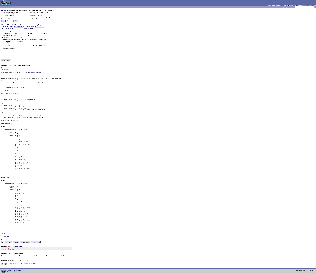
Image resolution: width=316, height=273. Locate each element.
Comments (8, 242)
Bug (2, 10)
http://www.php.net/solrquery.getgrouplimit (27, 72)
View (3, 20)
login (315, 5)
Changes (16, 242)
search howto (300, 5)
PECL (39, 15)
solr (37, 15)
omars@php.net (18, 246)
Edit (16, 20)
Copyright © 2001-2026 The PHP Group (15, 270)
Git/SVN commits (25, 242)
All (2, 242)
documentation (279, 5)
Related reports (36, 242)
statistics (305, 5)
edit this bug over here (29, 26)
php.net (269, 5)
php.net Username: (8, 28)
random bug (310, 5)
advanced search (292, 5)
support (273, 5)
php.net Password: (29, 28)
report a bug (285, 5)
